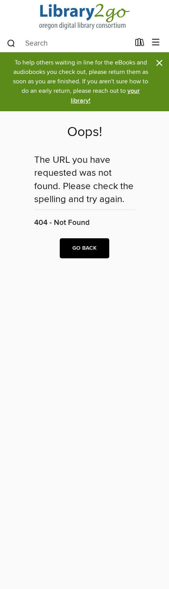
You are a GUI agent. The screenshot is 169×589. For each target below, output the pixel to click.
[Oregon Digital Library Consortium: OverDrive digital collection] (84, 16)
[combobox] (68, 43)
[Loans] (139, 44)
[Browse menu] (156, 42)
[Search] (11, 43)
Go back (84, 248)
